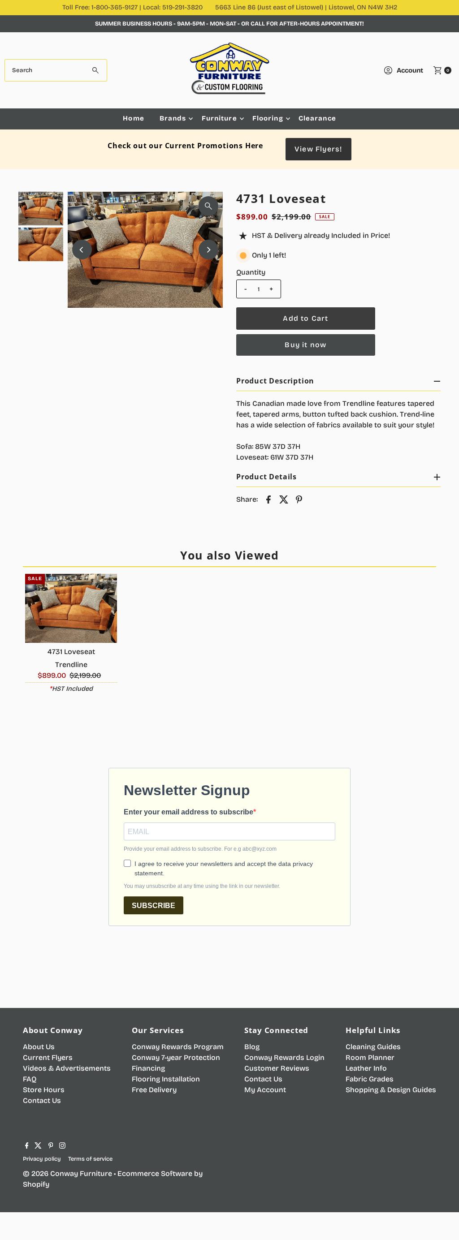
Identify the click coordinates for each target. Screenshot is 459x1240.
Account (410, 70)
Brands (173, 118)
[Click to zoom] (208, 206)
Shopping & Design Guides (391, 1089)
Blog (252, 1046)
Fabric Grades (370, 1079)
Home (133, 118)
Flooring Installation (166, 1079)
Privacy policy (42, 1158)
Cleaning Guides (373, 1046)
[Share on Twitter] (283, 499)
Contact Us (42, 1100)
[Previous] (82, 249)
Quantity (250, 272)
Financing (148, 1068)
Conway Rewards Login (284, 1057)
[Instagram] (62, 1146)
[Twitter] (38, 1146)
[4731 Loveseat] (71, 608)
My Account (265, 1089)
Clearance (317, 118)
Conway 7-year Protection (176, 1057)
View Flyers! (318, 149)
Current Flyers (48, 1057)
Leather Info (366, 1068)
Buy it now (305, 344)
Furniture (219, 118)
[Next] (208, 249)
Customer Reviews (276, 1068)
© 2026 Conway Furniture (67, 1173)
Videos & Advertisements (67, 1068)
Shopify (36, 1184)
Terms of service (90, 1158)
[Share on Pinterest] (299, 499)
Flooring (267, 118)
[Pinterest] (50, 1146)
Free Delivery (154, 1089)
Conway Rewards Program (178, 1046)
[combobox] (55, 70)
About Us (39, 1046)
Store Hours (44, 1089)
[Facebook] (27, 1146)
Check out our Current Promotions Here (185, 146)
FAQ (29, 1079)
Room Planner (370, 1057)
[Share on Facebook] (268, 499)
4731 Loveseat (71, 651)
